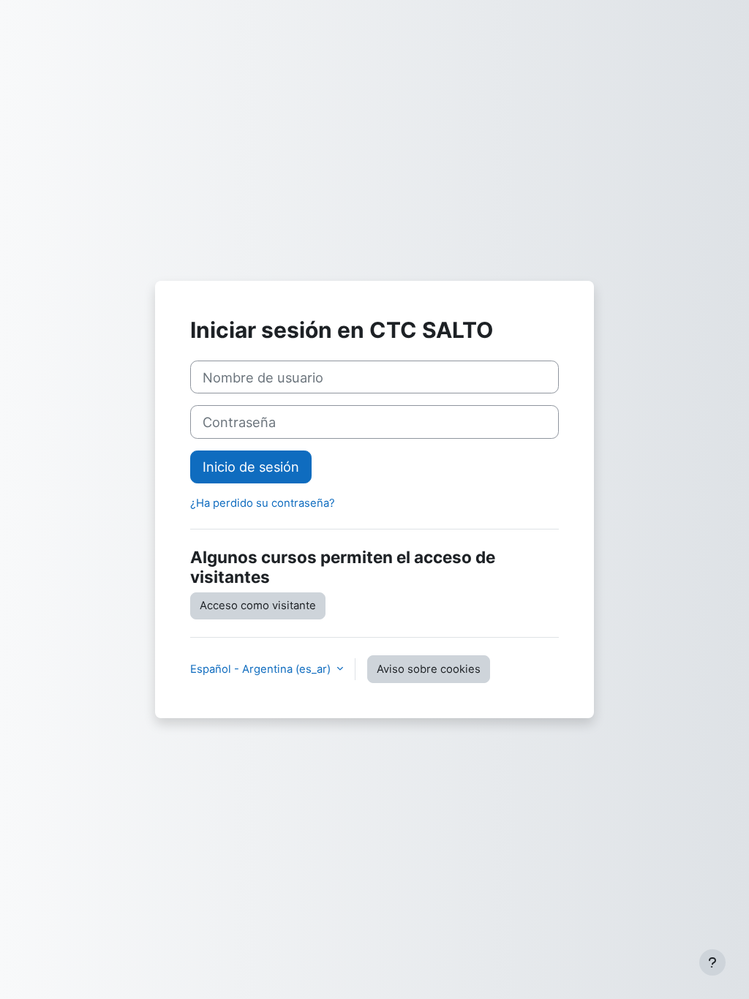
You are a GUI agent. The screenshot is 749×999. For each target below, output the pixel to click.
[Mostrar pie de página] (712, 962)
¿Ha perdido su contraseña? (262, 503)
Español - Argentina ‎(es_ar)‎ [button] (262, 669)
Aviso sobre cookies (429, 669)
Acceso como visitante (258, 605)
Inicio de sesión (251, 467)
